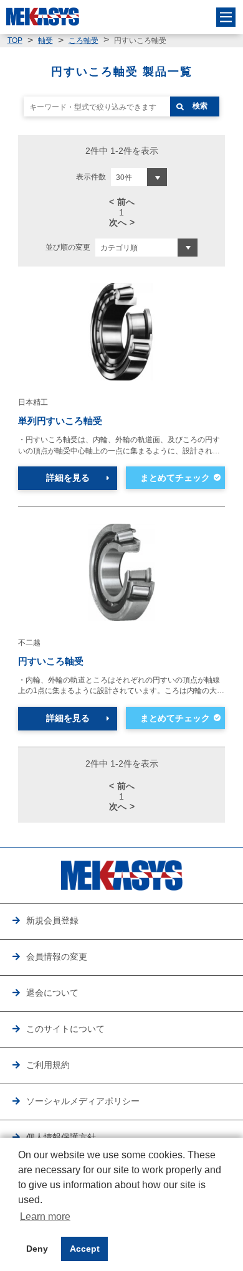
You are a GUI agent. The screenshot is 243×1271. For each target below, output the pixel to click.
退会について (52, 993)
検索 (200, 106)
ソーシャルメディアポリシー (83, 1101)
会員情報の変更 (56, 957)
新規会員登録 (52, 920)
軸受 (45, 40)
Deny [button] (37, 1249)
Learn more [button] (45, 1216)
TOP (14, 40)
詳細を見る (68, 478)
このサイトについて (65, 1029)
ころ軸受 (83, 40)
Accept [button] (85, 1249)
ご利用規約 (48, 1065)
